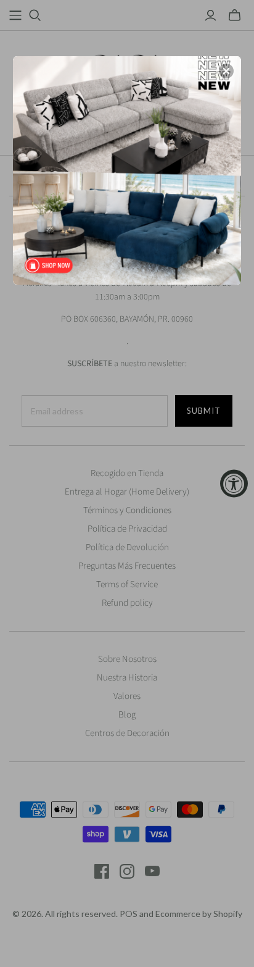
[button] (226, 71)
